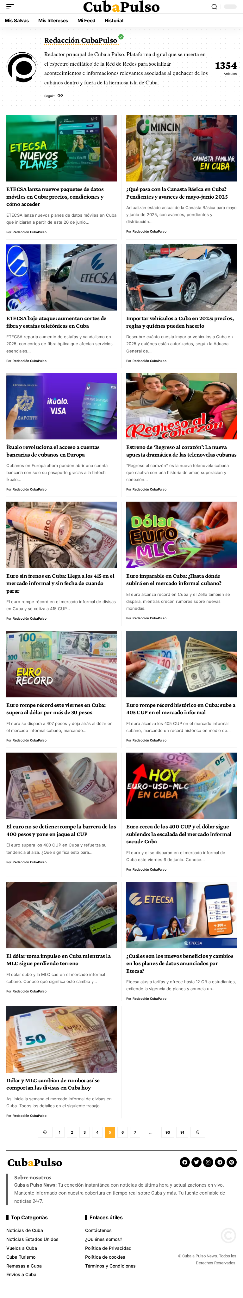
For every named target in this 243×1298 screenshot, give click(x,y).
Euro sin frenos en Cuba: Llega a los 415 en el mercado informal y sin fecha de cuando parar (60, 583)
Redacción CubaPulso (30, 232)
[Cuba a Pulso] (121, 6)
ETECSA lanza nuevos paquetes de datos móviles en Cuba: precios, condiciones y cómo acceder (54, 196)
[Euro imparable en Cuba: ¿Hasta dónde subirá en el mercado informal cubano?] (181, 535)
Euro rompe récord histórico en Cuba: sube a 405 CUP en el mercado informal (180, 709)
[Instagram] (208, 1162)
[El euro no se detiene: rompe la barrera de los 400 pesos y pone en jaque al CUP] (61, 786)
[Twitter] (196, 1162)
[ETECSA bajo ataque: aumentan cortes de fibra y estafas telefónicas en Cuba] (61, 277)
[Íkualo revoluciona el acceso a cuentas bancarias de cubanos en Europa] (61, 406)
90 (167, 1132)
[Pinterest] (232, 1162)
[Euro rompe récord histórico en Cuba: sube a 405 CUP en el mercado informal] (181, 664)
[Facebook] (185, 1162)
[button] (11, 6)
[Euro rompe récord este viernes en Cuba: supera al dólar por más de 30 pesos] (61, 664)
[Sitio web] (60, 96)
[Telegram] (220, 1162)
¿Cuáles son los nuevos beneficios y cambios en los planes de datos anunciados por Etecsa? (180, 963)
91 (182, 1132)
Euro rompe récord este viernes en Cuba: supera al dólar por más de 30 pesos (55, 709)
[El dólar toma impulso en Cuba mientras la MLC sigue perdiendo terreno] (61, 915)
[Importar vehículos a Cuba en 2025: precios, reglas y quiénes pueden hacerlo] (181, 277)
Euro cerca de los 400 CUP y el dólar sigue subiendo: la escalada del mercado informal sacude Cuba (179, 834)
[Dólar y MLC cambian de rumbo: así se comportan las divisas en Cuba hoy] (61, 1039)
